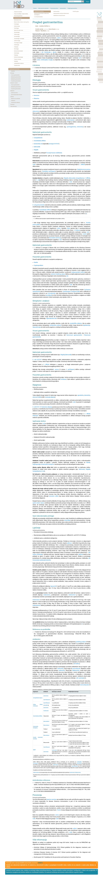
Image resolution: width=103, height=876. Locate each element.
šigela (34, 749)
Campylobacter (38, 137)
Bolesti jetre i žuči (17, 19)
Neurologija (16, 48)
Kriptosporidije (37, 464)
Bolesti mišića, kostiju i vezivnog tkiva (21, 22)
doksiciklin (79, 761)
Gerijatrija (16, 61)
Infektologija (16, 44)
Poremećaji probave (54, 8)
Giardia (36, 262)
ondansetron (46, 595)
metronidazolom (84, 685)
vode (79, 58)
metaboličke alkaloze (76, 323)
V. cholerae (77, 230)
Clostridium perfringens (48, 171)
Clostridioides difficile (40, 140)
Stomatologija (17, 32)
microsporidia (51, 293)
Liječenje (12, 96)
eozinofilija (67, 520)
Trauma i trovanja (17, 59)
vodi (87, 232)
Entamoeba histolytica (47, 464)
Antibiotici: (13, 100)
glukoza (80, 554)
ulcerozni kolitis (37, 397)
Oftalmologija (16, 34)
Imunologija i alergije (18, 42)
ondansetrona (36, 605)
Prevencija (12, 104)
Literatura (13, 71)
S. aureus (56, 369)
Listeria (84, 234)
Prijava (87, 1)
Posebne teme (17, 65)
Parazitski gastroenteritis (16, 80)
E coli (43, 471)
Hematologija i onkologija (19, 38)
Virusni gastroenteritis (15, 75)
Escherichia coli (38, 143)
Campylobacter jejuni (37, 697)
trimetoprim (35, 763)
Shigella (36, 149)
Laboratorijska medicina (19, 63)
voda (74, 402)
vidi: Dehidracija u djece (48, 52)
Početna (35, 8)
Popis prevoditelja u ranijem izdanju (21, 13)
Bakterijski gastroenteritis (16, 77)
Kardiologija (16, 28)
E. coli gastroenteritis (38, 205)
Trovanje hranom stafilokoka (54, 152)
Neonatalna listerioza (55, 237)
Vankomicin (46, 710)
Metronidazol (36, 772)
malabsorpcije (70, 120)
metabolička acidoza (55, 325)
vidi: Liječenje (80, 678)
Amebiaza (63, 379)
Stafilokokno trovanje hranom (59, 15)
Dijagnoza (12, 90)
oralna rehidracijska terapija (45, 59)
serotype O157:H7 (54, 143)
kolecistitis (87, 395)
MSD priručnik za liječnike (43, 8)
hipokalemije (86, 325)
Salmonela (82, 469)
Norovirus (36, 95)
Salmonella (37, 146)
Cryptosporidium (38, 265)
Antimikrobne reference (15, 102)
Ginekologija (16, 53)
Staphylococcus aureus (83, 169)
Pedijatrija (16, 55)
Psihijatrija (16, 46)
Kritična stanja (17, 26)
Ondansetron (72, 595)
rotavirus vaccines (51, 799)
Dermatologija (17, 36)
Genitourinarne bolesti (18, 51)
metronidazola (76, 668)
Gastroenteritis (63, 8)
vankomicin (60, 668)
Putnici (59, 810)
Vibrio (68, 228)
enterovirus (80, 126)
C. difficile (82, 164)
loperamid (53, 586)
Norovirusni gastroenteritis (74, 335)
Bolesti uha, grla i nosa (18, 30)
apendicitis (80, 395)
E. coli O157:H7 (37, 359)
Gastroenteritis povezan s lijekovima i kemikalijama (41, 14)
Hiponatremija (36, 327)
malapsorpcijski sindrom (78, 272)
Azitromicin (55, 764)
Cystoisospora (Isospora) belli (71, 291)
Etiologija (12, 73)
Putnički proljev (76, 11)
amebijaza (49, 295)
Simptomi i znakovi (14, 82)
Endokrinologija (17, 40)
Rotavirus (36, 98)
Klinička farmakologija (18, 57)
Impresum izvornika (18, 11)
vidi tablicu (76, 663)
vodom (59, 38)
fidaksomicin (75, 670)
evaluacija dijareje (50, 397)
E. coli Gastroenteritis (38, 16)
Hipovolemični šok (51, 318)
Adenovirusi (36, 111)
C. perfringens (70, 369)
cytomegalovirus (71, 126)
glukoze (69, 543)
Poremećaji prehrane (18, 15)
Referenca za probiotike (15, 98)
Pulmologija (16, 24)
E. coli (38, 180)
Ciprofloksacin (75, 766)
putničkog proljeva (81, 641)
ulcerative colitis (53, 496)
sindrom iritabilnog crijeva (58, 274)
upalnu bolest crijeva (38, 503)
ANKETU (40, 863)
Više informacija (13, 106)
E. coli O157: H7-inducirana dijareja (42, 407)
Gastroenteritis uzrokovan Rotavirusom (61, 13)
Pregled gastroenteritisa (72, 8)
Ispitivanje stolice (14, 92)
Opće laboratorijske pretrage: (16, 94)
